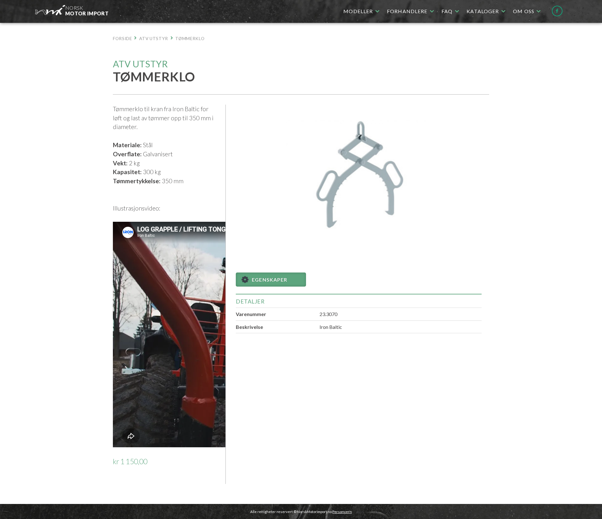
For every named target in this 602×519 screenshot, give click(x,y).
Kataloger (483, 11)
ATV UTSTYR (153, 38)
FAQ (446, 11)
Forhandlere (407, 11)
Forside (122, 38)
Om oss (523, 11)
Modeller (358, 11)
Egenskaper (269, 280)
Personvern (342, 512)
